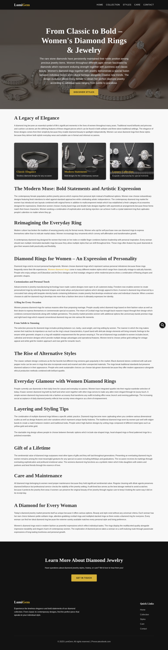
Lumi (22, 602)
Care (137, 5)
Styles (127, 5)
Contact (148, 5)
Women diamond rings (58, 269)
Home (100, 5)
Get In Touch (84, 578)
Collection (113, 5)
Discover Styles (84, 92)
